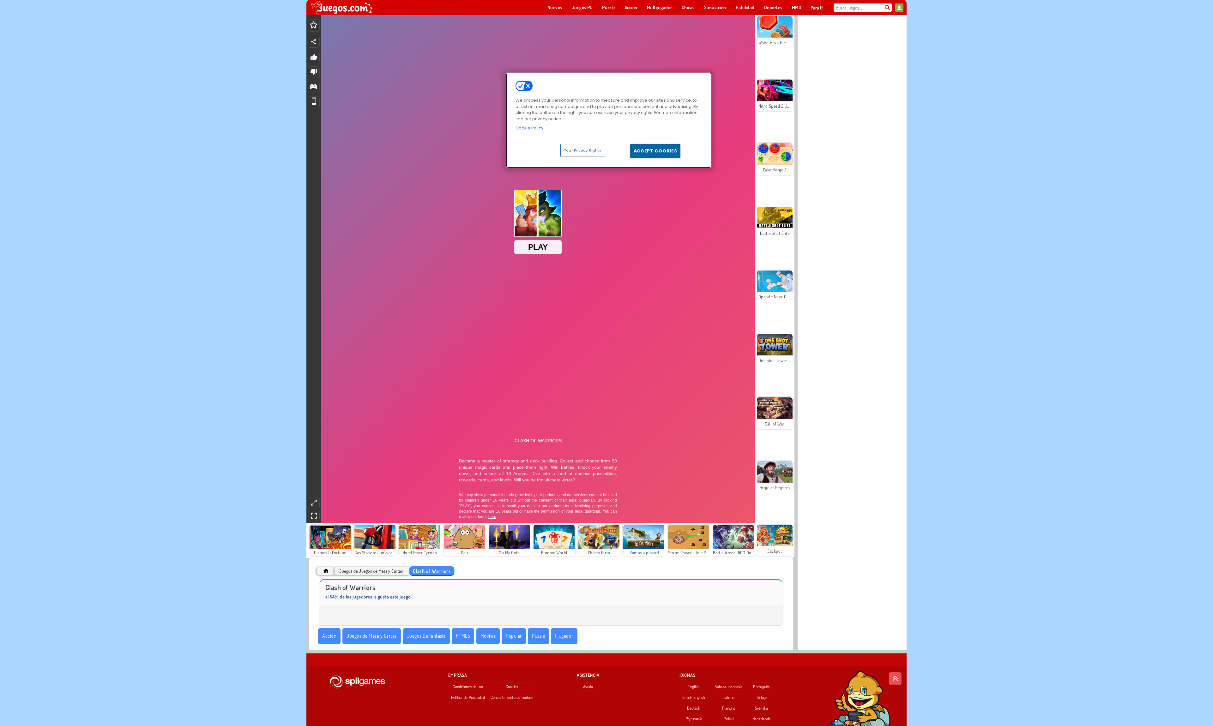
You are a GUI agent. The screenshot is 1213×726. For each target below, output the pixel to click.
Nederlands (761, 718)
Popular (514, 636)
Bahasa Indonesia (729, 686)
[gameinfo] (313, 87)
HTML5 (463, 636)
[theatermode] (314, 502)
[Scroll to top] (895, 678)
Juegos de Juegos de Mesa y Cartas (371, 571)
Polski (728, 718)
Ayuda (588, 686)
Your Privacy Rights (583, 150)
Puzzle (538, 636)
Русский (693, 718)
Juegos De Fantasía (426, 636)
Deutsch (693, 708)
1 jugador (564, 636)
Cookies (512, 686)
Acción (329, 636)
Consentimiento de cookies (512, 697)
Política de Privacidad (468, 697)
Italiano (729, 697)
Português (761, 686)
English (693, 686)
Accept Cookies (655, 151)
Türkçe (761, 697)
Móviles (488, 636)
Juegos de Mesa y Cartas (371, 636)
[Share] (314, 42)
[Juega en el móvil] (314, 102)
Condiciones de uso (468, 686)
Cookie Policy (529, 128)
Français (728, 708)
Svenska (761, 708)
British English (693, 697)
